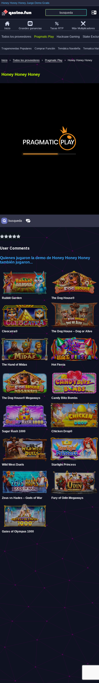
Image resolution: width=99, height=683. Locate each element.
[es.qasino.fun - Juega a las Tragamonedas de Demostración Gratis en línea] (17, 12)
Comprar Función (45, 48)
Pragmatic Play (44, 36)
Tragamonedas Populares (16, 48)
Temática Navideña (69, 48)
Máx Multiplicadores (83, 28)
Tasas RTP (56, 28)
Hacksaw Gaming (68, 36)
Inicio (7, 28)
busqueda (15, 220)
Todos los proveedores (16, 36)
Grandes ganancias (30, 28)
